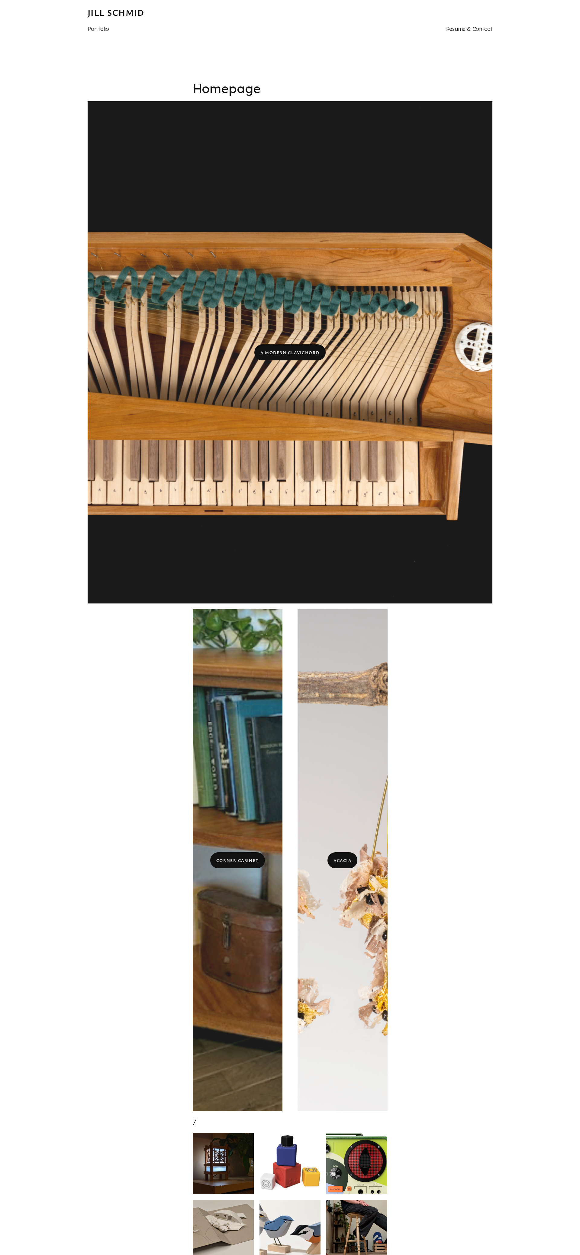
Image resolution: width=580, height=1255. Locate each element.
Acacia (342, 860)
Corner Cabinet (237, 860)
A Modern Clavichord (289, 352)
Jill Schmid (116, 12)
